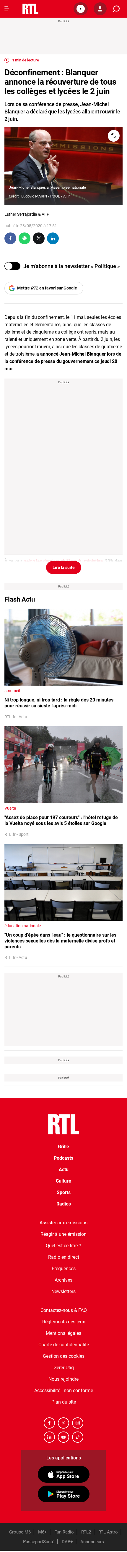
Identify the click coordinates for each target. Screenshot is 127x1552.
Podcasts (63, 1158)
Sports (64, 1192)
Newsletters (63, 1291)
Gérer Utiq (63, 1367)
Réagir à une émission (63, 1234)
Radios (63, 1204)
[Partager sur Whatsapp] (24, 238)
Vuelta (10, 808)
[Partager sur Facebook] (10, 238)
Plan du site (63, 1402)
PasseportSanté (38, 1541)
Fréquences (64, 1268)
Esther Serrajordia (21, 214)
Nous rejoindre (63, 1379)
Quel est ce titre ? (63, 1245)
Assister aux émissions (63, 1222)
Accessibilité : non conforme (63, 1390)
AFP (45, 214)
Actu (64, 1169)
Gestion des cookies (63, 1356)
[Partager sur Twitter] (39, 238)
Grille (63, 1146)
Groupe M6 (20, 1532)
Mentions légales (63, 1333)
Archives (63, 1280)
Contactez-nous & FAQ (63, 1310)
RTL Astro (108, 1532)
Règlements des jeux (63, 1322)
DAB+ (67, 1541)
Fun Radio (64, 1532)
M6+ (42, 1532)
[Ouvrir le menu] (7, 9)
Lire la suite (64, 567)
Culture (63, 1181)
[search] (116, 9)
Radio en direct (63, 1257)
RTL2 (86, 1532)
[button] (81, 8)
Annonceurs (92, 1541)
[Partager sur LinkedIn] (53, 238)
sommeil (12, 691)
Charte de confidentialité (63, 1344)
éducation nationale (22, 926)
